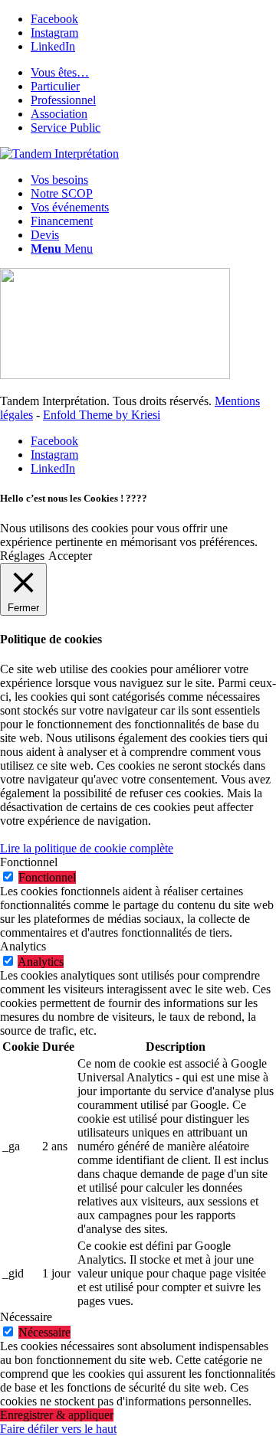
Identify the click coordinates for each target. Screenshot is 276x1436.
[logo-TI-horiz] (59, 153)
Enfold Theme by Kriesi (101, 414)
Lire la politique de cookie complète (86, 848)
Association (59, 113)
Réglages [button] (22, 555)
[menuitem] (153, 73)
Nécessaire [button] (26, 1316)
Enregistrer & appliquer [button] (56, 1414)
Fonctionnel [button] (29, 861)
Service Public (65, 127)
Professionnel (63, 99)
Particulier (55, 86)
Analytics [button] (23, 946)
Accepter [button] (70, 555)
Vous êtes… (60, 72)
